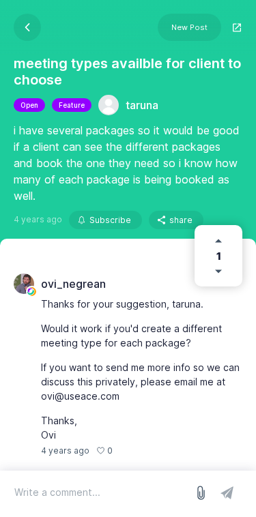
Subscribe (110, 220)
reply (130, 450)
